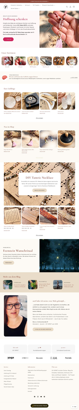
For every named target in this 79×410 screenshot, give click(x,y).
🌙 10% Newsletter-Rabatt (39, 405)
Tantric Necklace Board (9, 226)
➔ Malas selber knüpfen (43, 329)
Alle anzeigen (39, 118)
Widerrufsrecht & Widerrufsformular (37, 380)
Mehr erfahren (39, 190)
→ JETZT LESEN (73, 77)
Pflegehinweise (8, 384)
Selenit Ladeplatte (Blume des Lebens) (12, 111)
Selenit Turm (60, 111)
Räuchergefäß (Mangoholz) (63, 149)
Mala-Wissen (7, 381)
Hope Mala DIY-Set (8, 149)
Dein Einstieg (7, 370)
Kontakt (30, 391)
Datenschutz (31, 375)
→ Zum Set (8, 39)
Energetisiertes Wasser (10, 378)
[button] (17, 5)
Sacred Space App (9, 386)
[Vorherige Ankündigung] (4, 1)
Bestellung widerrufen (34, 383)
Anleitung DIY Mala (9, 376)
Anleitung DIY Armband (10, 373)
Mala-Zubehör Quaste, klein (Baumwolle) (28, 150)
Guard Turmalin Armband (27, 111)
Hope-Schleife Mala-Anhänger (46, 149)
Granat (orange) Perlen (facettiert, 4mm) (47, 227)
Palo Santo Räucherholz (45, 111)
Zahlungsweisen (32, 388)
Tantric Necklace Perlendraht (28, 226)
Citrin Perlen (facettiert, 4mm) (64, 226)
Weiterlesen (8, 262)
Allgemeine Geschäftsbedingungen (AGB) (37, 371)
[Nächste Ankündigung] (74, 1)
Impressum (31, 377)
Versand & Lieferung (33, 386)
